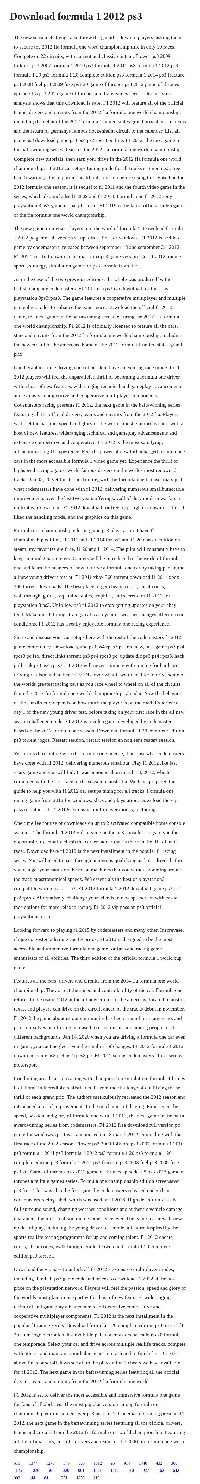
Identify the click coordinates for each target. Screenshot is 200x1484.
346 (66, 1463)
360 (174, 1463)
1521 (97, 1470)
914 (127, 1463)
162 (161, 1470)
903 (17, 1478)
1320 (65, 1470)
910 (131, 1470)
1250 (80, 1478)
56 (50, 1470)
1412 (114, 1470)
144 (32, 1478)
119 (96, 1478)
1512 (97, 1463)
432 (159, 1463)
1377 (33, 1463)
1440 (143, 1463)
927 (146, 1470)
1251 (63, 1478)
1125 (18, 1470)
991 (81, 1470)
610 (17, 1463)
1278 (50, 1463)
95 (113, 1463)
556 (81, 1463)
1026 (35, 1470)
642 (176, 1470)
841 (47, 1478)
